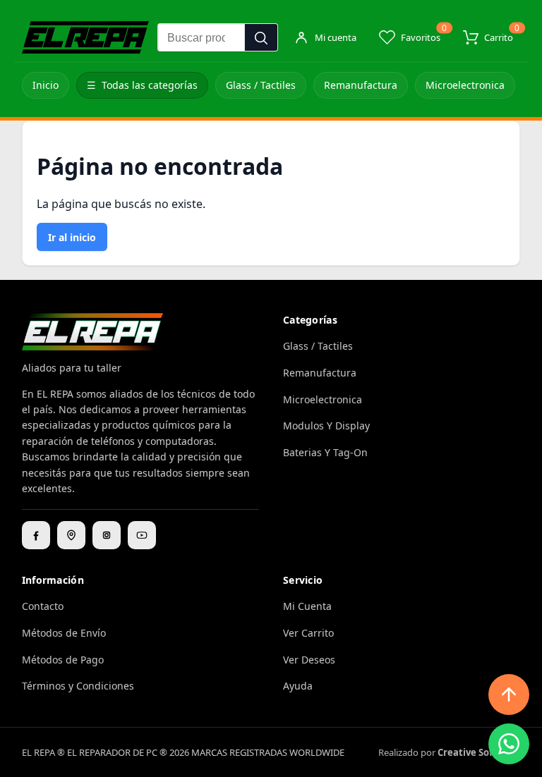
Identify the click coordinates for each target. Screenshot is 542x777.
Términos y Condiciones (78, 685)
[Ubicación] (71, 535)
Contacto (43, 606)
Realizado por (449, 752)
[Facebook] (36, 535)
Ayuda (298, 685)
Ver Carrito (308, 633)
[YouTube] (142, 535)
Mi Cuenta (307, 606)
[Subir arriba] (508, 694)
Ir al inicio (72, 237)
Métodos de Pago (63, 659)
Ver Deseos (309, 659)
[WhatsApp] (508, 743)
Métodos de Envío (64, 633)
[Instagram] (106, 535)
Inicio (45, 85)
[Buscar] (261, 38)
